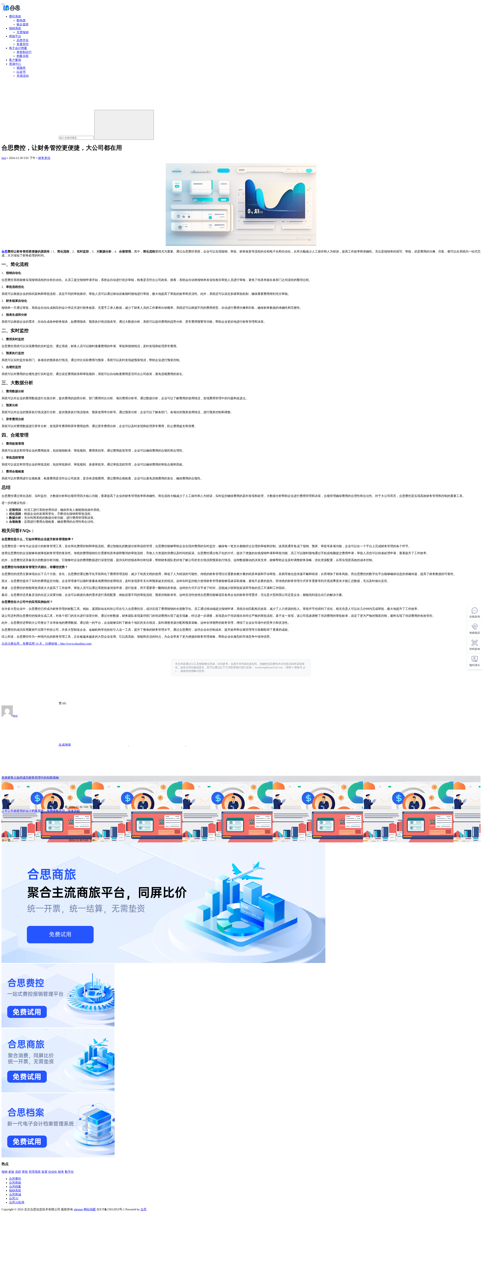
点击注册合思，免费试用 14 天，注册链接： (31, 643)
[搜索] (124, 125)
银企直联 (23, 24)
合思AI (13, 1198)
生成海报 (64, 744)
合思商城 (15, 1194)
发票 (44, 1171)
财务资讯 (44, 158)
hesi (4, 158)
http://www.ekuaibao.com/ (76, 643)
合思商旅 (15, 1182)
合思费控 (15, 1178)
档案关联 (23, 56)
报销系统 (15, 28)
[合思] (11, 9)
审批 (25, 1171)
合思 (5, 251)
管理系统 (35, 1171)
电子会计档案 (18, 48)
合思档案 (15, 1186)
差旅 (11, 1171)
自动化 (52, 1171)
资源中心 (15, 63)
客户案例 (15, 60)
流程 (18, 1171)
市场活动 (23, 75)
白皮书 (21, 71)
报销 (5, 1171)
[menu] (3, 4)
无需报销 (23, 32)
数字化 (69, 1171)
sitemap (78, 1209)
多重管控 (23, 44)
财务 (61, 1171)
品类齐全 (23, 40)
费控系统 (15, 16)
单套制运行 (24, 52)
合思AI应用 (16, 1202)
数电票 (21, 20)
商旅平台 (15, 36)
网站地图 (90, 1209)
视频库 (21, 67)
